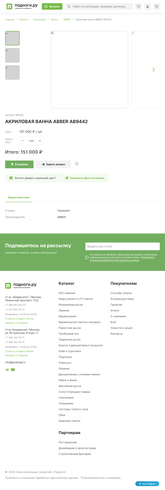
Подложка (65, 357)
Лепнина (64, 368)
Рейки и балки (68, 380)
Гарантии (116, 304)
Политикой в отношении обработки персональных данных (122, 259)
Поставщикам (68, 442)
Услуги (115, 310)
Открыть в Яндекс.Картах (19, 318)
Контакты (117, 333)
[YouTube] (13, 370)
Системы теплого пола (73, 409)
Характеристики (18, 197)
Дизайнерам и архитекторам (77, 448)
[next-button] (153, 70)
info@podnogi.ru (15, 362)
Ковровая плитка (69, 420)
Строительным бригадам (75, 453)
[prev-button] (29, 70)
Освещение (66, 403)
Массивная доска (70, 386)
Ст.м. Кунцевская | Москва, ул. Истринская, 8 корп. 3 (22, 331)
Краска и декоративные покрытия (81, 345)
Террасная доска (69, 339)
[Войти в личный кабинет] (138, 6)
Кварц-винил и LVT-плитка (76, 298)
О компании (118, 316)
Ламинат (64, 310)
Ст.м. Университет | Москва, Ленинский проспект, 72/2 (23, 298)
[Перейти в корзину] (156, 6)
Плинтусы (65, 362)
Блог (113, 322)
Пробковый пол (69, 333)
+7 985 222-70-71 (14, 342)
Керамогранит (68, 316)
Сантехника (66, 397)
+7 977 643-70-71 (15, 309)
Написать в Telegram (16, 322)
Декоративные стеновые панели (79, 374)
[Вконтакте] (7, 370)
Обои (62, 415)
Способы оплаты (121, 293)
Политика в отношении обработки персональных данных (41, 477)
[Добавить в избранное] (76, 164)
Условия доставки (122, 298)
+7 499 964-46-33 (15, 304)
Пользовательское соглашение (101, 477)
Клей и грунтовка (70, 351)
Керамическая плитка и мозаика (79, 322)
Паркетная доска (70, 327)
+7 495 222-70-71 (14, 337)
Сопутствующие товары (74, 391)
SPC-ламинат (67, 293)
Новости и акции (122, 327)
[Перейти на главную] (22, 6)
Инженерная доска (71, 304)
